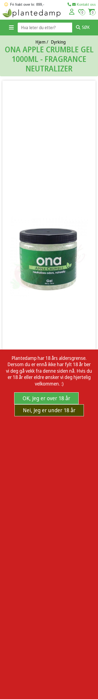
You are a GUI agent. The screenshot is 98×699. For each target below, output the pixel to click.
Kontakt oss (86, 4)
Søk (86, 27)
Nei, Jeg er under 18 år (49, 410)
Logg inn (71, 12)
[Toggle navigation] (11, 27)
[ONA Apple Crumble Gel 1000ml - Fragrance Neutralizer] (49, 256)
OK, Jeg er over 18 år (46, 398)
